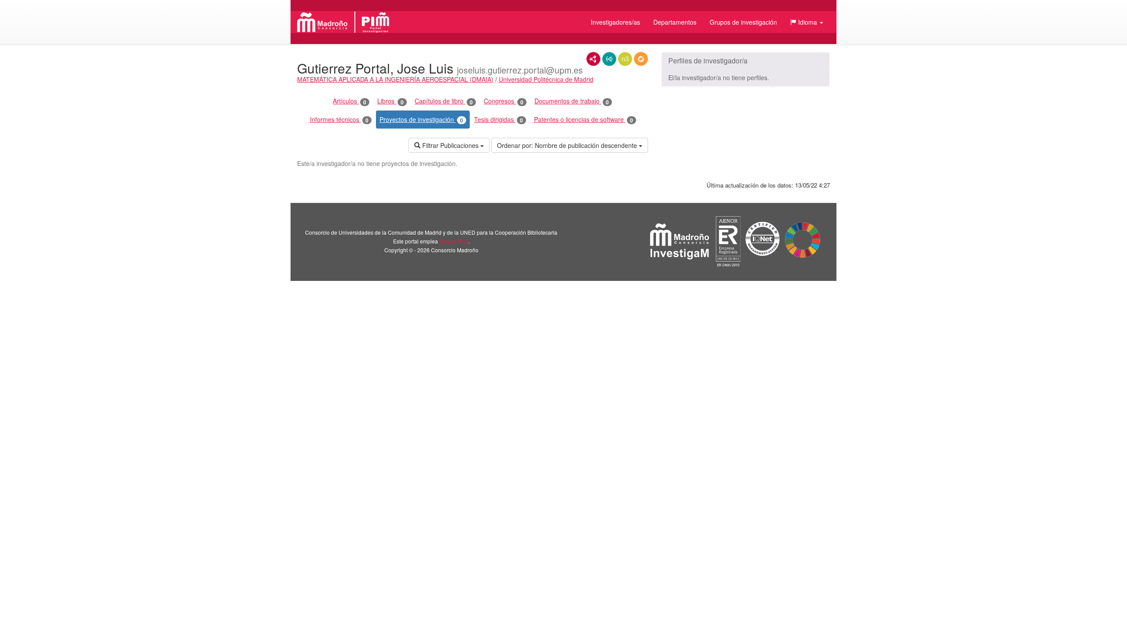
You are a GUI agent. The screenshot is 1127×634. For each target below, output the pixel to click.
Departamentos (674, 22)
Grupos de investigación (743, 22)
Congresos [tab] (503, 101)
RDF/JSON (641, 59)
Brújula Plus (453, 241)
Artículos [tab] (349, 101)
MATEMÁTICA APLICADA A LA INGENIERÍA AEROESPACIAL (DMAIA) (395, 79)
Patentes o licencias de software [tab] (583, 119)
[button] (807, 22)
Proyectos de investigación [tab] (421, 119)
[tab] (745, 60)
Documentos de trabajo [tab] (571, 101)
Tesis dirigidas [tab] (498, 119)
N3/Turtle (625, 59)
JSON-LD (609, 59)
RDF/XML (593, 59)
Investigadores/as (615, 22)
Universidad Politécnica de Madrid (546, 79)
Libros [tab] (390, 101)
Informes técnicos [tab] (339, 119)
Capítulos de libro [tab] (444, 101)
